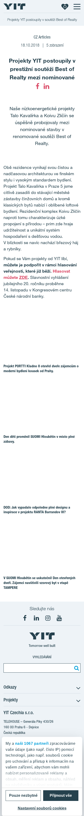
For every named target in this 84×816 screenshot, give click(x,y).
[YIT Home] (14, 6)
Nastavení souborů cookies (42, 808)
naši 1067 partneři (32, 743)
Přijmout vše (61, 795)
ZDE (23, 277)
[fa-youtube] (59, 618)
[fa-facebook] (38, 86)
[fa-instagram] (48, 618)
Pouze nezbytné (23, 795)
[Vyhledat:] (75, 668)
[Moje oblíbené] (64, 6)
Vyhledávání (42, 657)
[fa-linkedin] (46, 86)
